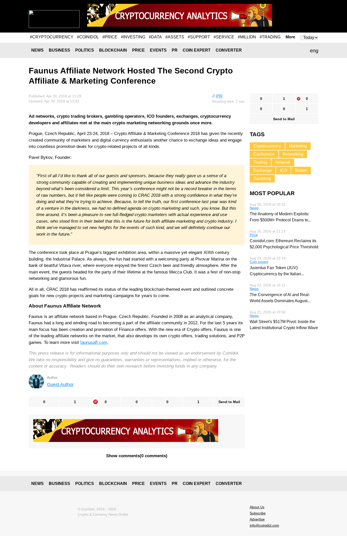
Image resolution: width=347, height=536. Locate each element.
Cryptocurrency (267, 146)
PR (175, 50)
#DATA (155, 37)
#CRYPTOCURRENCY (51, 37)
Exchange (263, 170)
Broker (301, 170)
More (290, 37)
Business (59, 50)
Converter (229, 50)
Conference (264, 154)
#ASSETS (174, 37)
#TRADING (270, 37)
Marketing (298, 146)
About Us (257, 507)
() (136, 455)
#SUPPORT (199, 37)
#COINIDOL (88, 37)
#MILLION (247, 37)
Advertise (257, 519)
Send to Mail (229, 402)
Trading (260, 162)
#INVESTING (133, 37)
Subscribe (258, 513)
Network (282, 162)
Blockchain (113, 50)
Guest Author (60, 384)
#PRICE (109, 37)
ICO (283, 170)
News (37, 50)
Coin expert (197, 50)
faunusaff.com (93, 342)
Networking (293, 154)
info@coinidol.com (264, 525)
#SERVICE (224, 37)
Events (158, 50)
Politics (84, 50)
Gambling (262, 178)
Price (138, 50)
